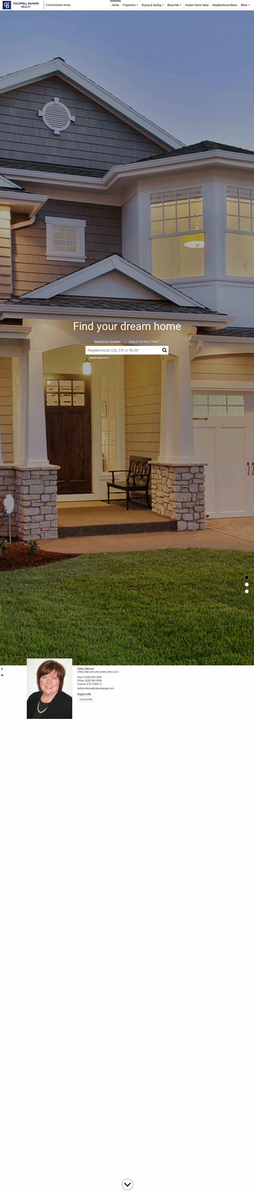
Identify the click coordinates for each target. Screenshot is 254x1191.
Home (115, 5)
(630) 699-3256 (93, 677)
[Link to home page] (22, 5)
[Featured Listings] (246, 584)
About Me (174, 6)
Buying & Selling (153, 6)
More (246, 6)
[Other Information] (246, 591)
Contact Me (86, 699)
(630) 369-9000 (93, 680)
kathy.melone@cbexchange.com (95, 688)
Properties (131, 6)
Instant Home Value (197, 5)
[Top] (246, 577)
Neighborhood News (224, 5)
